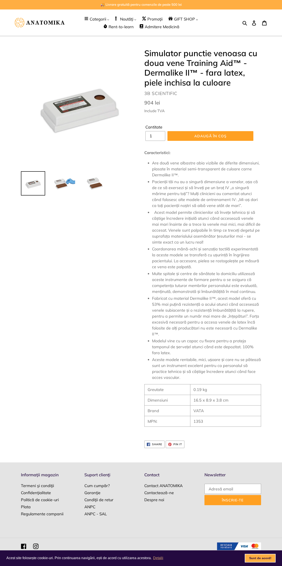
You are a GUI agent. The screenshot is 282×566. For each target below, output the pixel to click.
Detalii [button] (158, 558)
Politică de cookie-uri (40, 499)
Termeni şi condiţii (37, 485)
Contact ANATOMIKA (163, 485)
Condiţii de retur (98, 499)
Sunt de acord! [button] (260, 558)
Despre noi (154, 499)
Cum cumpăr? (97, 485)
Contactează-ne (159, 492)
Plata (26, 506)
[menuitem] (96, 19)
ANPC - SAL (95, 513)
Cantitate (153, 127)
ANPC (89, 506)
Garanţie (92, 492)
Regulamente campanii (42, 513)
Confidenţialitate (36, 492)
